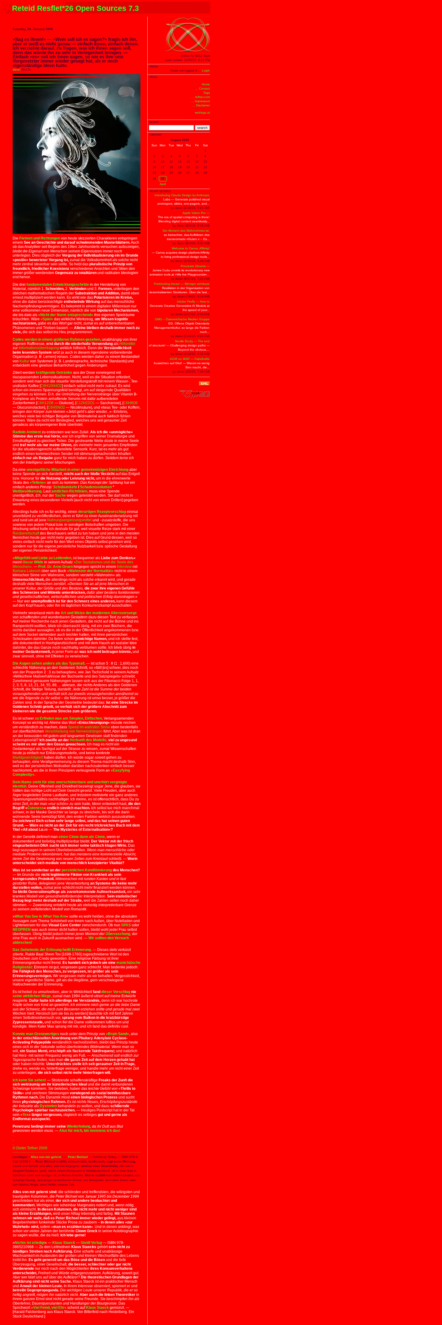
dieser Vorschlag (115, 992)
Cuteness (35, 808)
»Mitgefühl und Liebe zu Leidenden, (42, 558)
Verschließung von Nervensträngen (74, 731)
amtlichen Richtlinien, (69, 491)
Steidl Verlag (91, 1243)
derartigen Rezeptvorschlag (102, 512)
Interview (124, 567)
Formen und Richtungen (39, 238)
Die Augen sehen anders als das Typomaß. (49, 663)
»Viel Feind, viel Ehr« (48, 1307)
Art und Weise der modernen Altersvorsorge (99, 613)
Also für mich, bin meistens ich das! (89, 1131)
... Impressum (200, 101)
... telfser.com (201, 97)
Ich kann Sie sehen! (29, 1080)
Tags (206, 92)
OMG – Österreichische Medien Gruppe (182, 319)
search (202, 127)
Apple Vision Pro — (196, 213)
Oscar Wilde (33, 562)
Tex (26, 1115)
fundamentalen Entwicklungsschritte (57, 284)
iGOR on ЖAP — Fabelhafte (190, 359)
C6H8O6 (130, 403)
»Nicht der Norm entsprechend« (65, 315)
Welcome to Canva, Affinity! (191, 248)
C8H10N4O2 (51, 386)
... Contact (202, 88)
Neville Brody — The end (192, 341)
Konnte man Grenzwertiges (36, 1034)
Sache (60, 495)
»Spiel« (47, 319)
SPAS (126, 925)
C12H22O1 (85, 403)
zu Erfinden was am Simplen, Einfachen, (69, 718)
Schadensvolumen (96, 487)
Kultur (24, 361)
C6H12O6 (45, 403)
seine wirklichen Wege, (32, 996)
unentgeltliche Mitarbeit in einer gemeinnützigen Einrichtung (77, 470)
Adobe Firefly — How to (193, 301)
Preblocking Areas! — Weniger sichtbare (182, 283)
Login (206, 70)
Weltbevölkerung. (27, 491)
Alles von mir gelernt (46, 1157)
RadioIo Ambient (27, 432)
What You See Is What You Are (40, 916)
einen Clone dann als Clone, (82, 837)
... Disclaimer (201, 105)
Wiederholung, (79, 1126)
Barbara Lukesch (27, 571)
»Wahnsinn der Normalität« (90, 571)
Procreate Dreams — (195, 266)
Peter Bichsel (78, 1157)
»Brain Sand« (117, 1034)
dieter (16, 69)
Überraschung (118, 934)
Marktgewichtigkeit (28, 757)
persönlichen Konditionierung (87, 870)
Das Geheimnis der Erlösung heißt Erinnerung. (52, 950)
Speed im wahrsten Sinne (89, 727)
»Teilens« (38, 482)
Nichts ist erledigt (30, 1243)
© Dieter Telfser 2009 (30, 1148)
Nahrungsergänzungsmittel (69, 520)
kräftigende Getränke (54, 372)
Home (206, 84)
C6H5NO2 (56, 407)
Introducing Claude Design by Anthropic (182, 195)
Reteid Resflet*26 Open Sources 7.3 (75, 8)
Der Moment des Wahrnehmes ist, (186, 230)
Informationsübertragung (39, 348)
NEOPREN (22, 930)
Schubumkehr (65, 487)
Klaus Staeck (63, 1243)
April (163, 184)
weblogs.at (202, 112)
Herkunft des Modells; (88, 740)
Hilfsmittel (127, 344)
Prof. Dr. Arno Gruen (55, 567)
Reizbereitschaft (26, 533)
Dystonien (49, 1106)
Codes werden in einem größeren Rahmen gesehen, (57, 339)
